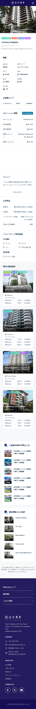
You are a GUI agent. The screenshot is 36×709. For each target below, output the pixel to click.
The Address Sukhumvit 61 (15, 406)
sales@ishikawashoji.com (16, 645)
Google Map (28, 113)
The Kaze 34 (20, 544)
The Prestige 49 (11, 325)
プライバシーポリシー (12, 675)
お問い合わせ (9, 668)
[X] (14, 690)
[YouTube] (21, 690)
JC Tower (19, 526)
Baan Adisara (20, 535)
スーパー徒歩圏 (6, 38)
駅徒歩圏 (21, 38)
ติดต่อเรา (8, 672)
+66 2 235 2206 (13, 641)
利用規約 (8, 679)
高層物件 (27, 38)
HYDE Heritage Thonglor (14, 286)
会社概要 (8, 665)
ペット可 (14, 38)
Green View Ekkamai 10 (23, 553)
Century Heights (21, 518)
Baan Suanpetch (11, 367)
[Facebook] (7, 690)
